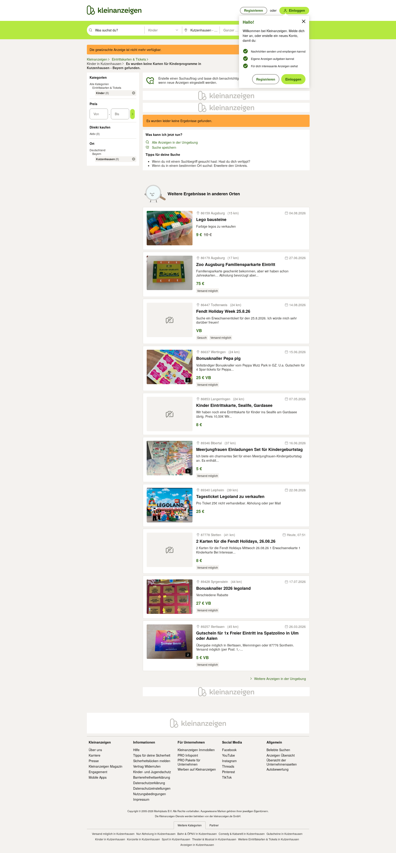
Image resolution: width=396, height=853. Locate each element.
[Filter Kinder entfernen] (133, 93)
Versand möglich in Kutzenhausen (113, 834)
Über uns (95, 749)
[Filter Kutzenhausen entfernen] (133, 159)
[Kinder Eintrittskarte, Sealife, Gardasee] (169, 414)
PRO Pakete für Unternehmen (189, 762)
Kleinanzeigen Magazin (105, 766)
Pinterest (228, 771)
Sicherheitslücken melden (151, 760)
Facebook (229, 749)
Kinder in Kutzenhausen (110, 839)
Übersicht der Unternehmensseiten (282, 762)
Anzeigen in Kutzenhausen (197, 845)
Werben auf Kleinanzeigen (197, 769)
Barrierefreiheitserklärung (151, 777)
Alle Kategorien (99, 84)
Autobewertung (278, 769)
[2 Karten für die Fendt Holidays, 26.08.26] (169, 550)
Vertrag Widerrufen (147, 766)
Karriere (94, 755)
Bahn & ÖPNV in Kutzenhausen (197, 834)
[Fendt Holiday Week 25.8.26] (169, 320)
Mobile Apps (98, 777)
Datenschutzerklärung (149, 782)
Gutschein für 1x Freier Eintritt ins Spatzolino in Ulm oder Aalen (247, 635)
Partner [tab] (214, 825)
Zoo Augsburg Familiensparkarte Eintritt (235, 264)
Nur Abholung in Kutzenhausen (156, 834)
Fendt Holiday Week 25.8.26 (223, 311)
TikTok (227, 777)
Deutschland (97, 150)
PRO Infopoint (188, 755)
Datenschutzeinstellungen (151, 788)
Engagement (98, 771)
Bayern (96, 154)
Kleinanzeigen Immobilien (196, 749)
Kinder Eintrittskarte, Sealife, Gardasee (234, 405)
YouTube (228, 755)
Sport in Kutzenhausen (176, 839)
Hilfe (136, 749)
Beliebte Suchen (278, 749)
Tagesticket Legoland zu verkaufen (230, 496)
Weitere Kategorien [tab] (190, 825)
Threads (228, 766)
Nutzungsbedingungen (149, 793)
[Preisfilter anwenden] (132, 114)
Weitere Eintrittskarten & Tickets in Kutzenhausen (268, 839)
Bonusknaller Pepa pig (218, 358)
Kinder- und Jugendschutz (152, 771)
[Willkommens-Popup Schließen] (303, 21)
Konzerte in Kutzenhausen (143, 839)
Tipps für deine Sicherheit (151, 755)
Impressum (141, 799)
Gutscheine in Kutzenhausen (284, 834)
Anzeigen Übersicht (281, 755)
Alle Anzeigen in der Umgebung (175, 142)
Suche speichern (164, 147)
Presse (94, 760)
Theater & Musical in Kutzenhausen (214, 839)
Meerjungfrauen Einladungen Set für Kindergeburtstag (249, 449)
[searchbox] (119, 30)
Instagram (229, 760)
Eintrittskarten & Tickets (106, 87)
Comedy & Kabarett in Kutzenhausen (242, 834)
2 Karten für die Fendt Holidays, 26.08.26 (235, 541)
